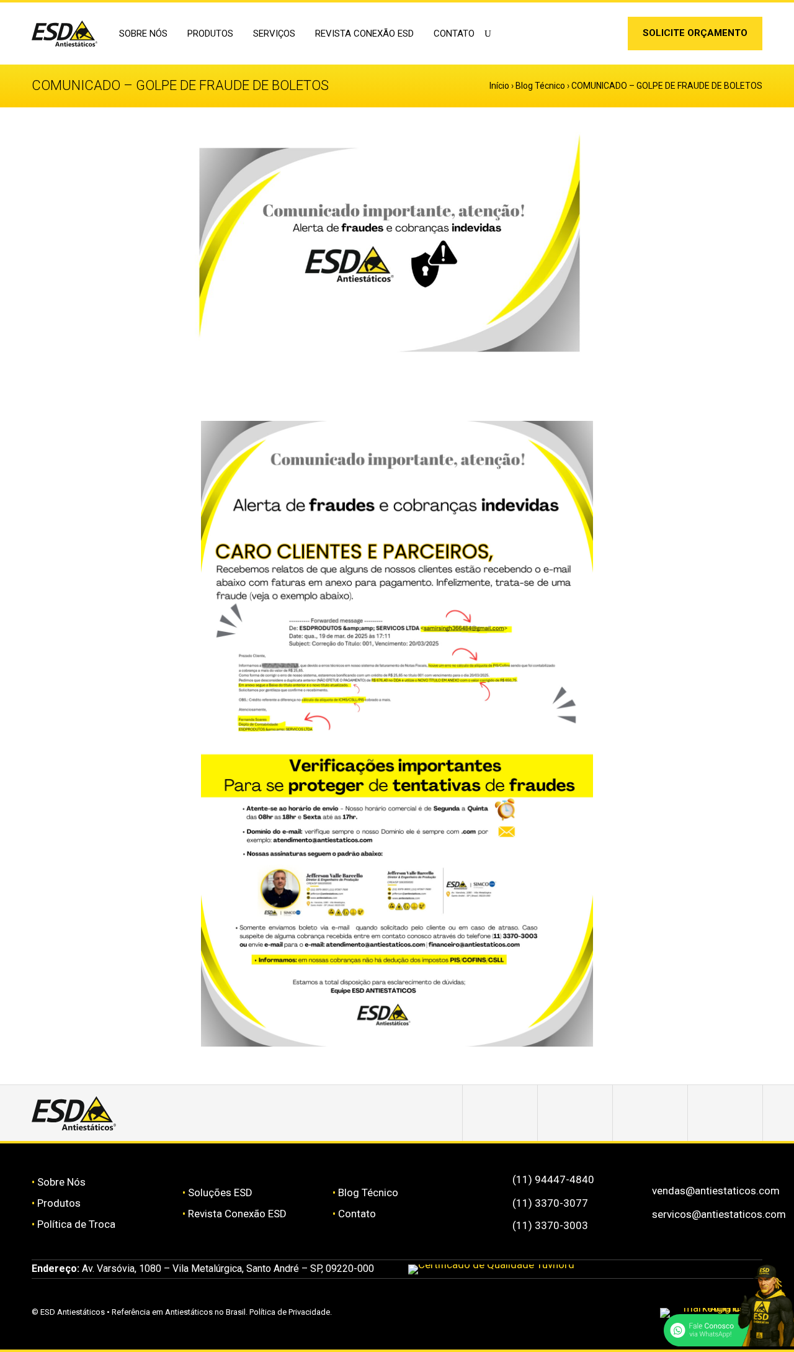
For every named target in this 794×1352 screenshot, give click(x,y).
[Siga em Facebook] (575, 1113)
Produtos (59, 1203)
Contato (454, 33)
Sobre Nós (61, 1182)
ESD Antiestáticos (72, 1312)
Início (499, 86)
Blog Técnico (540, 86)
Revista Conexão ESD (364, 33)
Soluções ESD (220, 1192)
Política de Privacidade (289, 1312)
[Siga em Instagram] (587, 36)
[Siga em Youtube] (725, 1113)
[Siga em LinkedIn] (606, 36)
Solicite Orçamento (695, 32)
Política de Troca (76, 1224)
